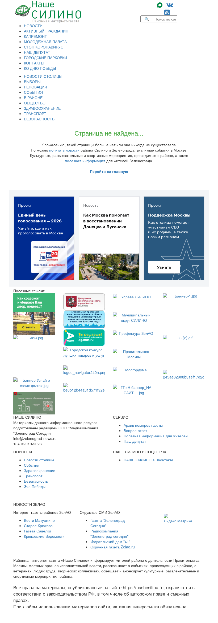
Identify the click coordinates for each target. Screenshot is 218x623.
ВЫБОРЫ (32, 81)
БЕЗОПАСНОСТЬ (39, 118)
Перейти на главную (109, 171)
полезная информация (85, 160)
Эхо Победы (34, 486)
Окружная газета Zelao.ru (112, 546)
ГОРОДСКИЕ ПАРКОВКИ (45, 57)
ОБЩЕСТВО (34, 102)
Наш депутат (135, 441)
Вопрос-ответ (135, 430)
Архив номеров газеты (143, 425)
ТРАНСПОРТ (35, 113)
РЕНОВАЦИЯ (35, 86)
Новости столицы (39, 459)
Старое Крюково (38, 525)
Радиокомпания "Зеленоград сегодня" (109, 533)
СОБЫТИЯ (33, 92)
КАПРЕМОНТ (35, 36)
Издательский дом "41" (110, 541)
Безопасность (36, 481)
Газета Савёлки (37, 531)
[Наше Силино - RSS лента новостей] (167, 12)
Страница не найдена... (109, 132)
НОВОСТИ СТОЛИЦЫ (43, 76)
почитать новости (64, 150)
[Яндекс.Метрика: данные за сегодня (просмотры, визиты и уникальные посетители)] (178, 518)
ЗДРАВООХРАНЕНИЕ (42, 108)
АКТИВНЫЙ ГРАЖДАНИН (46, 31)
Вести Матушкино (39, 520)
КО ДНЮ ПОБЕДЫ (40, 68)
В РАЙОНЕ (33, 97)
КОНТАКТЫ (34, 63)
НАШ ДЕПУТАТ (37, 52)
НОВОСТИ (33, 25)
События (31, 465)
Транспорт (33, 475)
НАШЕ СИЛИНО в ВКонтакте (148, 459)
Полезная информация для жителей (156, 435)
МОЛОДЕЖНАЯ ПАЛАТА (45, 41)
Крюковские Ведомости (44, 536)
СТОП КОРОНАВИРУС (43, 47)
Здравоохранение (39, 470)
